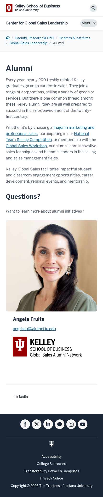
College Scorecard (51, 464)
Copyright (18, 486)
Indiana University (78, 486)
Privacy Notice (51, 478)
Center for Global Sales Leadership (37, 23)
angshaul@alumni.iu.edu (34, 328)
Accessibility (51, 456)
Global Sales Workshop (26, 145)
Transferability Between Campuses (51, 471)
